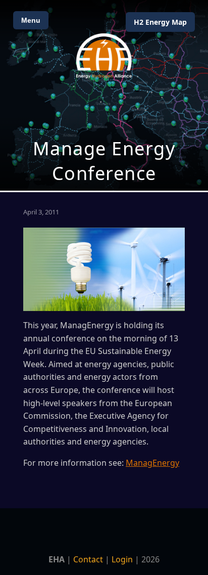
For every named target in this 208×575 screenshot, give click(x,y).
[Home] (104, 55)
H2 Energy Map (160, 22)
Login (122, 559)
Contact (88, 559)
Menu (30, 20)
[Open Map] (104, 95)
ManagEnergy (152, 462)
